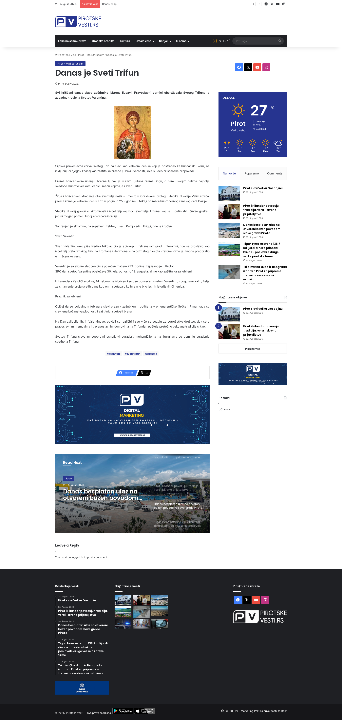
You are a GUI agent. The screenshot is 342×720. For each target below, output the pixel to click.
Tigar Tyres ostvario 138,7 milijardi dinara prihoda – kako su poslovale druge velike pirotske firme (261, 250)
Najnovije (229, 173)
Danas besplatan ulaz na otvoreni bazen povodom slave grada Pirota (144, 4)
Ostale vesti (143, 41)
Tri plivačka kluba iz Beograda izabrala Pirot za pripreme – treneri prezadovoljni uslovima (265, 273)
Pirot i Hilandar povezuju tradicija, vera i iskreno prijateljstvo (261, 210)
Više (73, 54)
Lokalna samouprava (72, 41)
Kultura (125, 41)
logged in (77, 557)
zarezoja (151, 353)
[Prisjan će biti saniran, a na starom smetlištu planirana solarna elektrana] (159, 611)
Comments (274, 173)
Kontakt (282, 710)
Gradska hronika (103, 41)
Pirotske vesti (74, 712)
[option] (132, 493)
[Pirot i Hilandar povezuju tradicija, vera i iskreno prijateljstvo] (229, 211)
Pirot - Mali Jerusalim (91, 54)
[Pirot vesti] (78, 21)
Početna (63, 54)
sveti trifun (133, 353)
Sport (68, 478)
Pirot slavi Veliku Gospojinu (263, 188)
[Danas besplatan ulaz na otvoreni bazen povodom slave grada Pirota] (229, 230)
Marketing (247, 710)
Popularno (251, 173)
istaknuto (114, 353)
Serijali (163, 41)
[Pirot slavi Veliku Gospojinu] (229, 193)
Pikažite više (252, 348)
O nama (181, 41)
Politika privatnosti (265, 710)
